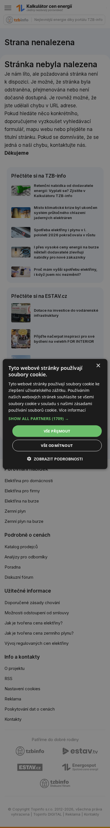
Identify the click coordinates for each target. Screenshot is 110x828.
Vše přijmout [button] (57, 430)
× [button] (98, 365)
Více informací (72, 409)
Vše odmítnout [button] (57, 445)
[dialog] (55, 414)
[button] (55, 418)
